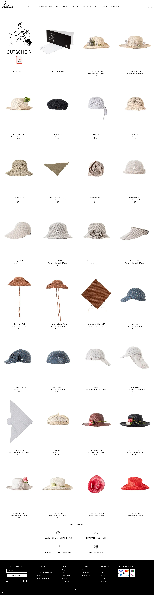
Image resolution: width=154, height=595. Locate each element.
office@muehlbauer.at (45, 573)
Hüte (57, 7)
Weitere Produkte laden (77, 524)
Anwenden (138, 7)
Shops (84, 570)
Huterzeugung (86, 575)
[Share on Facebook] (17, 581)
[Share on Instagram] (20, 581)
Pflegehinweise (66, 575)
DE (149, 7)
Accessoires (86, 7)
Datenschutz (84, 590)
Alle (96, 7)
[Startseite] (7, 4)
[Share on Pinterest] (26, 581)
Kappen (66, 7)
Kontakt (38, 575)
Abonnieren (16, 575)
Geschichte (85, 573)
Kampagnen (115, 7)
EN (151, 7)
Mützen (75, 7)
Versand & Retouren (42, 578)
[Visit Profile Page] (145, 7)
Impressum (69, 590)
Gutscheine (65, 581)
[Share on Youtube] (23, 581)
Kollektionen (104, 570)
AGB (76, 590)
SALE (29, 7)
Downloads (65, 578)
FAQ (63, 573)
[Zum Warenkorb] (141, 7)
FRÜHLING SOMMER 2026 (43, 7)
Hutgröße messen (67, 570)
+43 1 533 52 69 (44, 570)
